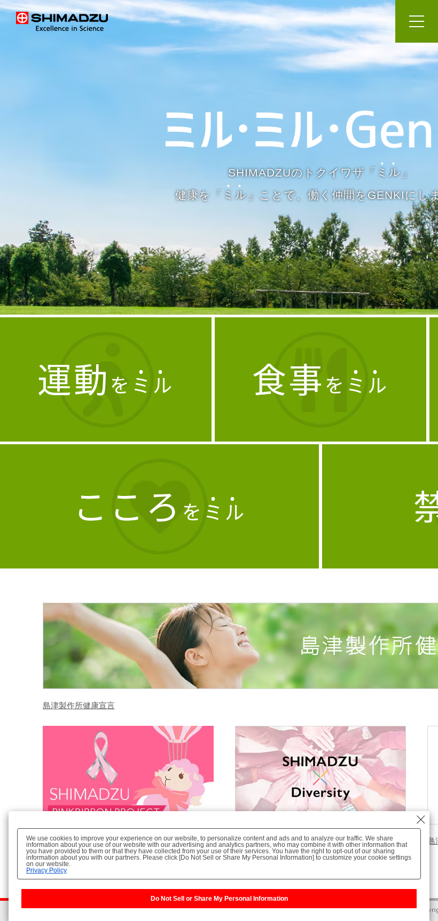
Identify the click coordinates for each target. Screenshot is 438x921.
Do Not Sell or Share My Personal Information (219, 898)
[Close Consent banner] (420, 819)
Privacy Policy (46, 870)
